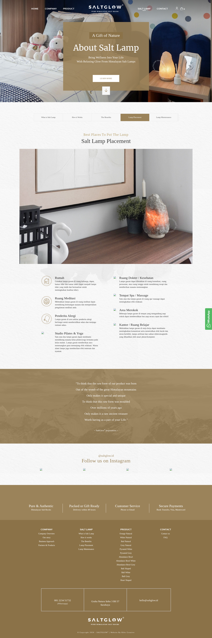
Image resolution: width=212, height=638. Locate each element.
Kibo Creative (128, 632)
